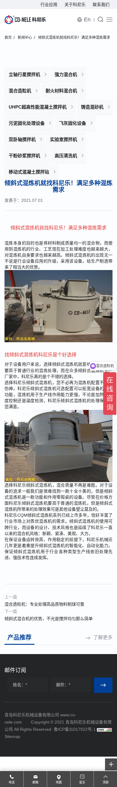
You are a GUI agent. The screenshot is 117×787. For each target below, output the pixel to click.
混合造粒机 (20, 90)
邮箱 (35, 782)
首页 (8, 37)
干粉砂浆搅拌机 (24, 155)
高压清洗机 (66, 155)
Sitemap (12, 736)
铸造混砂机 (92, 106)
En (87, 20)
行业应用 (48, 4)
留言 (82, 782)
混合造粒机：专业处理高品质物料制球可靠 (44, 604)
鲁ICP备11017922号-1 (75, 729)
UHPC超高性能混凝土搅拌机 (38, 106)
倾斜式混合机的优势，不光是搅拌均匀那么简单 (48, 618)
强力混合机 (66, 74)
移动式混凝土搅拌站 (29, 171)
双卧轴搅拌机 (22, 139)
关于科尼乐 (75, 4)
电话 (12, 782)
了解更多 (102, 637)
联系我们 (101, 4)
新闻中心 (25, 37)
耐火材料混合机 (61, 90)
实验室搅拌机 (63, 139)
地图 (59, 782)
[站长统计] (104, 729)
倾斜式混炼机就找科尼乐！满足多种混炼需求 (74, 37)
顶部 (106, 782)
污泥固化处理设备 (27, 123)
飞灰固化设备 (72, 123)
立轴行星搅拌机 (24, 74)
